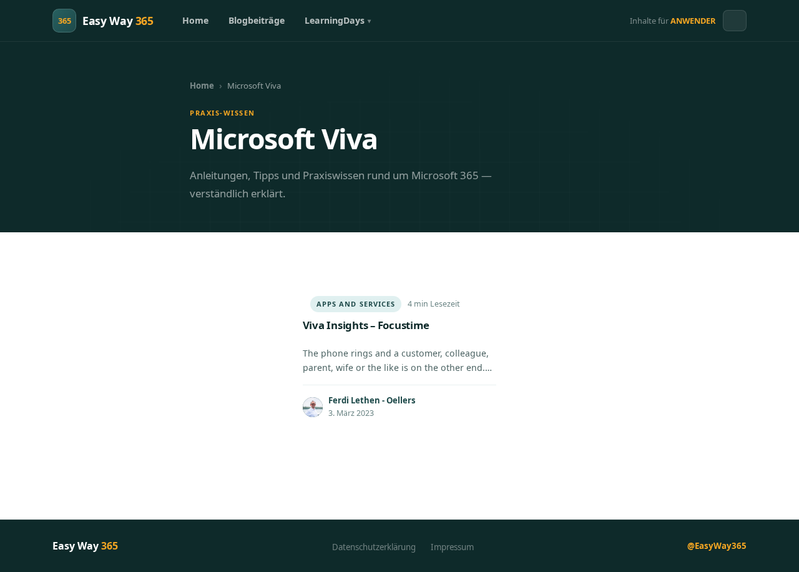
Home (195, 20)
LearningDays (335, 20)
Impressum (452, 547)
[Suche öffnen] (735, 20)
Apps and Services (356, 303)
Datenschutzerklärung (374, 547)
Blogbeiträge (256, 20)
